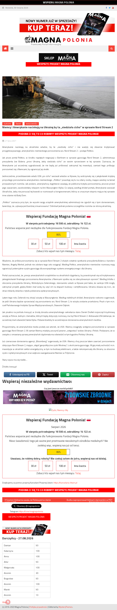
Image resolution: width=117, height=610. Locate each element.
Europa (7, 123)
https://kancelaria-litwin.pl (65, 482)
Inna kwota (80, 244)
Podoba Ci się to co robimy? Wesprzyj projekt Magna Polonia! (59, 134)
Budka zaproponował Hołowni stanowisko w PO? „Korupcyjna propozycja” (89, 500)
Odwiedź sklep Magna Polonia (58, 57)
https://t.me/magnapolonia (31, 511)
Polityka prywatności (38, 606)
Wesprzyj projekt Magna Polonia (58, 64)
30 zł (33, 244)
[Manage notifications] (7, 602)
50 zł (47, 244)
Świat (18, 123)
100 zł (62, 244)
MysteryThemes (66, 606)
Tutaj (78, 251)
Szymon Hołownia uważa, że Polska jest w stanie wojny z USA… (28, 500)
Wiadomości (31, 123)
